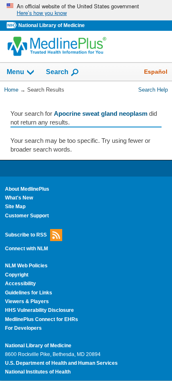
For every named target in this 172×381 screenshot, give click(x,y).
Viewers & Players (27, 301)
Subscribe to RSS (26, 235)
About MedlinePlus (27, 189)
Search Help (153, 90)
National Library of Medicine (51, 25)
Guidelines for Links (28, 293)
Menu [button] (15, 72)
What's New (19, 198)
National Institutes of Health (38, 372)
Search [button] (57, 71)
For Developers (23, 328)
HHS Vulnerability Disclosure (39, 310)
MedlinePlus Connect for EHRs (41, 319)
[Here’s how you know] (86, 10)
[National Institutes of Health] (12, 25)
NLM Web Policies (26, 266)
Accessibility (20, 283)
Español (155, 71)
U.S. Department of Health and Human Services (61, 363)
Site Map (15, 206)
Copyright (16, 275)
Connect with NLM (26, 249)
